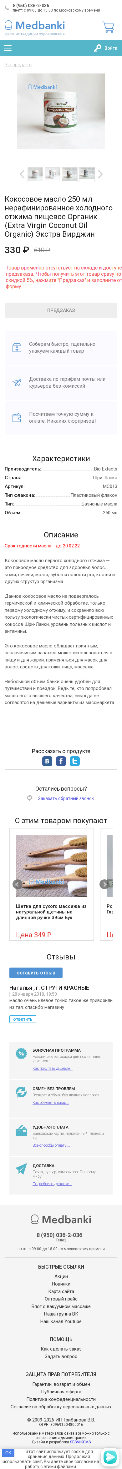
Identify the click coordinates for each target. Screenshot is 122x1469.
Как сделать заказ (61, 1349)
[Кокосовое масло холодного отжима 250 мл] (61, 147)
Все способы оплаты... (51, 1145)
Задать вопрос (61, 1356)
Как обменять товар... (51, 1102)
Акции (61, 1276)
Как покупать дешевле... (53, 1068)
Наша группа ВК (61, 1314)
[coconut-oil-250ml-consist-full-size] (35, 174)
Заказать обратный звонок (66, 798)
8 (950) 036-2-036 (31, 5)
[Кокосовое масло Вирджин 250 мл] (86, 173)
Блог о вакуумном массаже (61, 1306)
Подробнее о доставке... (52, 1184)
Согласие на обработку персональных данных (61, 1407)
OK (8, 1453)
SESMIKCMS (80, 1442)
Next (100, 174)
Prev (22, 174)
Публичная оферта (61, 1392)
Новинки (61, 1284)
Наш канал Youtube (61, 1321)
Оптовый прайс (61, 1299)
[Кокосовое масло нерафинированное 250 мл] (69, 174)
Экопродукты (18, 64)
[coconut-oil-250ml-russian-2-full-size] (52, 174)
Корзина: (108, 27)
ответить (23, 1019)
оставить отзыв (36, 973)
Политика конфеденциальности (61, 1399)
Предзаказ (61, 310)
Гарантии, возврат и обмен (61, 1384)
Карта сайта (61, 1291)
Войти (110, 48)
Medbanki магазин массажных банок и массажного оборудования (35, 28)
